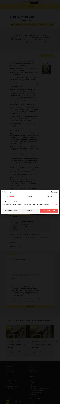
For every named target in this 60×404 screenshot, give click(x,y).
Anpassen (29, 210)
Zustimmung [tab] (10, 196)
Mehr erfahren (54, 204)
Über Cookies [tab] (49, 196)
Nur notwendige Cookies (11, 210)
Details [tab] (30, 196)
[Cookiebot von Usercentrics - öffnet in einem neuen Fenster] (52, 192)
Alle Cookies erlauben (49, 210)
